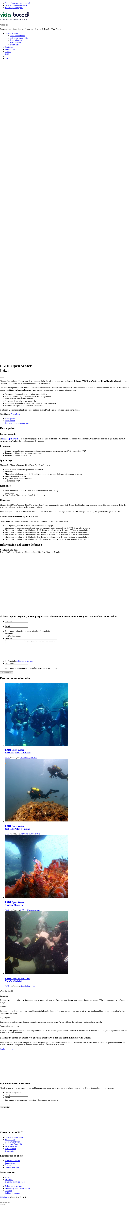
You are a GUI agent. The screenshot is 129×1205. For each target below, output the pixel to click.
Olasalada (24, 986)
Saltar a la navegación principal (17, 3)
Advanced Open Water (14, 1144)
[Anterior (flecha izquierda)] (1, 1204)
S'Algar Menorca (27, 910)
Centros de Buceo (12, 1167)
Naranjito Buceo (27, 834)
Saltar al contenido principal (16, 5)
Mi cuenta (9, 1179)
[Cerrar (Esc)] (9, 1202)
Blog (7, 1177)
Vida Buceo (4, 1197)
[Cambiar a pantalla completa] (4, 1202)
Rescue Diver (10, 1149)
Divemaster (9, 1151)
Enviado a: (9, 633)
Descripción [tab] (10, 418)
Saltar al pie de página (14, 8)
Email (8, 626)
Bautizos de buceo (12, 1161)
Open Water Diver (12, 1142)
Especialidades (11, 1146)
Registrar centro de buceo (15, 1182)
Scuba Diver (10, 1139)
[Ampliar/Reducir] (1, 1202)
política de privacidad (24, 661)
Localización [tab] (10, 421)
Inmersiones (10, 1163)
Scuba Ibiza (15, 414)
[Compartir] (6, 1202)
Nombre (9, 621)
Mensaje (8, 638)
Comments (9, 663)
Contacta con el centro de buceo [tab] (17, 423)
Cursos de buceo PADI (14, 1137)
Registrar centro (6, 1049)
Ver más (33, 757)
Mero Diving (25, 757)
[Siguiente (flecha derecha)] (4, 1204)
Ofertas (8, 1165)
